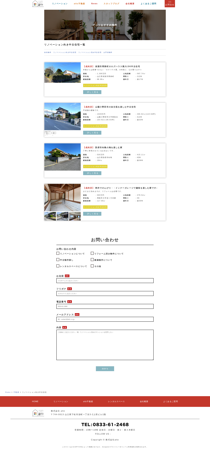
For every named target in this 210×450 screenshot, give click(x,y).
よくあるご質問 (149, 4)
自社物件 (47, 52)
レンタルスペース (116, 401)
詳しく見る (92, 92)
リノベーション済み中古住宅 (89, 52)
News (94, 4)
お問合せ (169, 5)
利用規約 (131, 447)
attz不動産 (79, 4)
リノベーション (60, 4)
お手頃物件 (108, 52)
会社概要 (130, 4)
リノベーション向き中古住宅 (64, 52)
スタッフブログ (111, 4)
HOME (35, 401)
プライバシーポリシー (118, 447)
